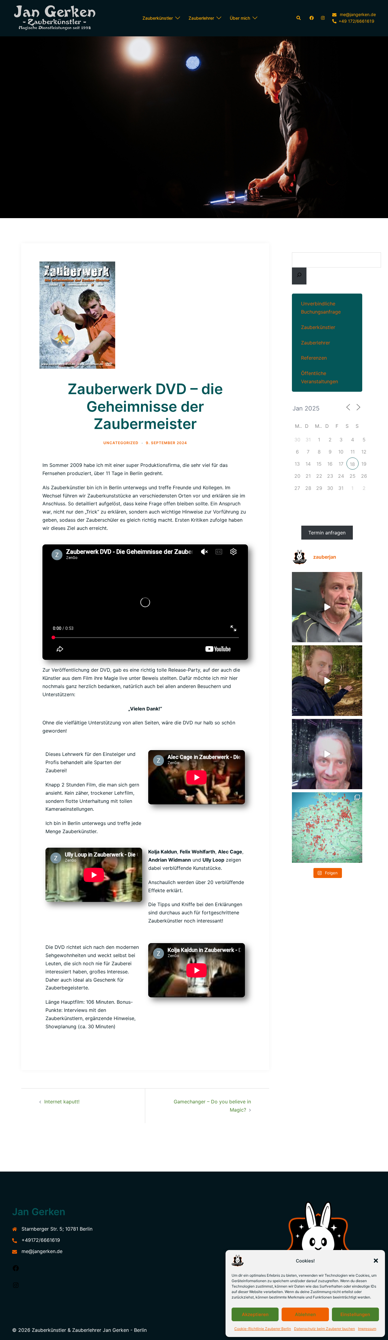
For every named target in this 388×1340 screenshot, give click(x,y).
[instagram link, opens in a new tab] (322, 17)
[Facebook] (15, 1270)
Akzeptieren (255, 1314)
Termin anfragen (327, 533)
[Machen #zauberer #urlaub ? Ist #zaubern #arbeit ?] (327, 607)
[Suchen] (299, 276)
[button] (376, 1261)
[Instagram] (15, 1287)
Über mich (240, 18)
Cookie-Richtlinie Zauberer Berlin (262, 1328)
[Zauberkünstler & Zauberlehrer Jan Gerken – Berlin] (57, 18)
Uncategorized (121, 443)
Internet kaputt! (61, 1102)
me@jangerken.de (42, 1251)
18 (352, 464)
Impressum (367, 1328)
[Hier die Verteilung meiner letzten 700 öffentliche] (327, 827)
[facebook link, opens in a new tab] (311, 17)
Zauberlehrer (201, 18)
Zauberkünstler (157, 18)
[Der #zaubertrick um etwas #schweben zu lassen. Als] (327, 754)
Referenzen (314, 358)
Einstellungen (355, 1314)
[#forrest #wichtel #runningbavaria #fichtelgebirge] (327, 680)
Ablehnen (305, 1314)
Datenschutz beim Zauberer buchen (324, 1328)
